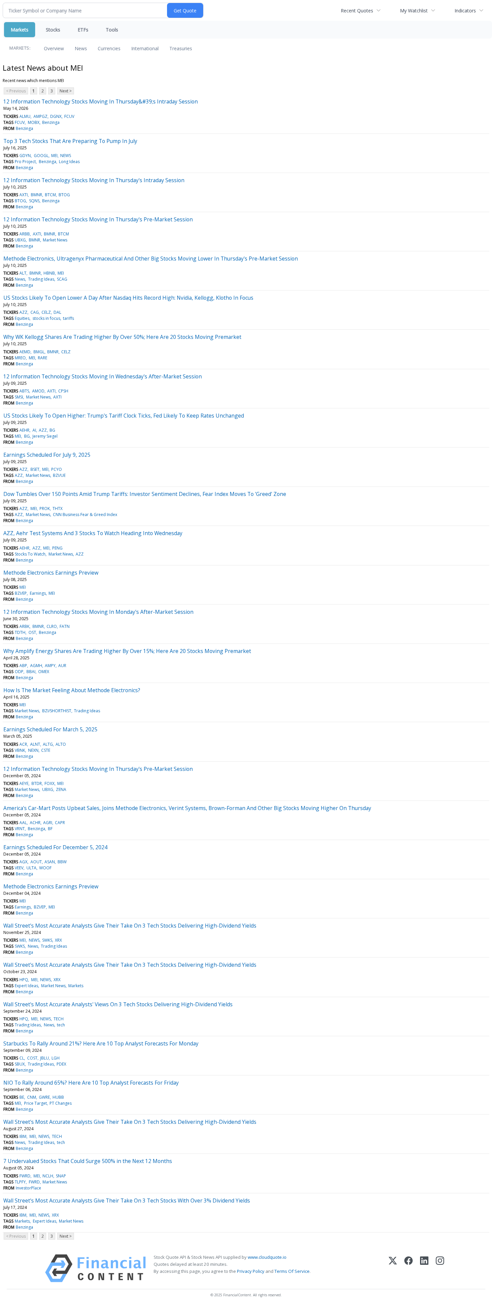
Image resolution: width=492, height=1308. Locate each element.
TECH (59, 1019)
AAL (23, 822)
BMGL (39, 352)
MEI (54, 155)
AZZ (23, 312)
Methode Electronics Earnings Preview (50, 572)
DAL (57, 312)
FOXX (50, 783)
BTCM (50, 195)
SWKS (47, 940)
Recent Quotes (357, 10)
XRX (58, 940)
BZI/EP (21, 593)
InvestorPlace (28, 1188)
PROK (44, 508)
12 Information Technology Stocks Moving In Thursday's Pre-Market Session (98, 219)
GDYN (25, 155)
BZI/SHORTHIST (56, 711)
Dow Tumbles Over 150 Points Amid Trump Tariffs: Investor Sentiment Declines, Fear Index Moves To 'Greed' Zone (144, 494)
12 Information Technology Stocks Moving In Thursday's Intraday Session (93, 180)
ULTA (31, 868)
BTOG (64, 195)
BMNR (36, 195)
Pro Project (25, 161)
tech (61, 1025)
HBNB (49, 273)
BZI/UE (59, 475)
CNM (31, 1097)
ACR (23, 744)
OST (32, 632)
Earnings (38, 593)
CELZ (46, 312)
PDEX (61, 1064)
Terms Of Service (292, 1271)
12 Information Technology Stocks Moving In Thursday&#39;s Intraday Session (100, 101)
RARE (42, 358)
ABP (23, 665)
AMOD (38, 391)
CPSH (63, 391)
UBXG (20, 240)
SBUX (20, 1064)
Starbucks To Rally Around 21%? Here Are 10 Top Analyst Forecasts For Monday (100, 1043)
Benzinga (51, 122)
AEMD (24, 352)
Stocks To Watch (30, 554)
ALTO (61, 744)
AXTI (23, 195)
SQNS (34, 201)
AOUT (36, 862)
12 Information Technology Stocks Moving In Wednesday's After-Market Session (102, 376)
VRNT (20, 828)
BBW (62, 862)
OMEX (43, 671)
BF (50, 828)
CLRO (52, 626)
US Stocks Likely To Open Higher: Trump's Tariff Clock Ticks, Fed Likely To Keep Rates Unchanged (123, 415)
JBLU (44, 1058)
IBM (22, 1136)
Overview (54, 48)
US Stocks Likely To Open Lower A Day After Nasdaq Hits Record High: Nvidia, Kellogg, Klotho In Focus (128, 297)
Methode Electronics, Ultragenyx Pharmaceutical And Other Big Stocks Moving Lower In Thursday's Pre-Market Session (150, 258)
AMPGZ (40, 116)
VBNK (20, 750)
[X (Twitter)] (393, 1268)
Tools (112, 29)
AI (34, 430)
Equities (22, 318)
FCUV (69, 116)
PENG (57, 548)
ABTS (24, 391)
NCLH (48, 1176)
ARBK (24, 626)
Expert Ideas (26, 986)
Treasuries (180, 48)
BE (21, 1097)
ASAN (50, 862)
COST (32, 1058)
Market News (55, 240)
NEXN (33, 750)
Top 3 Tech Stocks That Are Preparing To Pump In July (70, 141)
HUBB (58, 1097)
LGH (56, 1058)
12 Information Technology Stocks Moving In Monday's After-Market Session (98, 611)
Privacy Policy (250, 1271)
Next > (66, 91)
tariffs (68, 318)
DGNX (56, 116)
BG (52, 430)
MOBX (33, 122)
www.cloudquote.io (267, 1257)
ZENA (61, 789)
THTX (58, 508)
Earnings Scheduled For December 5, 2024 (55, 847)
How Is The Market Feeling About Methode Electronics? (71, 690)
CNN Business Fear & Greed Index (85, 514)
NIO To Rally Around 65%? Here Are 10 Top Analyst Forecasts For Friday (91, 1082)
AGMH (36, 665)
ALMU (24, 116)
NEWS (65, 155)
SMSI (19, 397)
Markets (19, 29)
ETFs (83, 29)
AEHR (24, 430)
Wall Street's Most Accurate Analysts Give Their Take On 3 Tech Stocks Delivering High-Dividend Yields (129, 925)
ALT (22, 273)
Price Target (35, 1103)
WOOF (45, 868)
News (81, 48)
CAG (34, 312)
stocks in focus (46, 318)
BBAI (30, 671)
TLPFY (20, 1182)
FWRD (24, 1176)
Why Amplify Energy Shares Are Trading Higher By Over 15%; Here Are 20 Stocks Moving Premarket (127, 651)
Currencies (109, 48)
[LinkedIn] (424, 1268)
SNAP (61, 1176)
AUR (62, 665)
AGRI (47, 822)
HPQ (23, 980)
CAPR (60, 822)
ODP (19, 671)
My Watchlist (414, 10)
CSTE (45, 750)
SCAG (62, 279)
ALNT (35, 744)
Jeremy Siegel (45, 436)
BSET (34, 469)
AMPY (50, 665)
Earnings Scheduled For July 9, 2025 (46, 454)
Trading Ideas (41, 279)
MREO (20, 358)
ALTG (48, 744)
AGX (23, 862)
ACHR (35, 822)
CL (21, 1058)
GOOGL (41, 155)
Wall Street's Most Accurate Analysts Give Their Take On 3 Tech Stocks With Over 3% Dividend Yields (126, 1200)
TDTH (20, 632)
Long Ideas (69, 161)
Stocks (53, 29)
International (145, 48)
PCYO (56, 469)
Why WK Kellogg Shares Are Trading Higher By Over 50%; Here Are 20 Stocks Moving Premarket (122, 337)
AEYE (23, 783)
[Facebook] (408, 1268)
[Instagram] (440, 1268)
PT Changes (61, 1103)
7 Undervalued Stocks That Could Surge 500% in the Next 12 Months (87, 1161)
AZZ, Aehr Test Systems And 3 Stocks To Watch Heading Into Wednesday (92, 533)
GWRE (44, 1097)
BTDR (36, 783)
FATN (65, 626)
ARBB (24, 234)
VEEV (19, 868)
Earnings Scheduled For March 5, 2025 (50, 729)
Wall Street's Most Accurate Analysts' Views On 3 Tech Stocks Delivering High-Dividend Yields (118, 1004)
